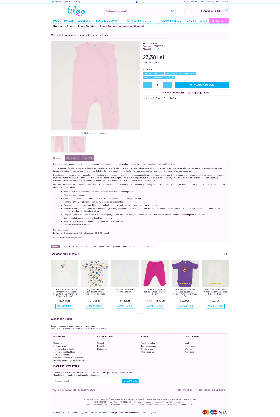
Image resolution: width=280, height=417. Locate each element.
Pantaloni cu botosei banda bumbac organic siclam (155, 291)
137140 (105, 412)
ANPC (112, 412)
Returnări (101, 346)
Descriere (58, 158)
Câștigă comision (148, 346)
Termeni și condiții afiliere (64, 352)
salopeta (66, 247)
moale (135, 247)
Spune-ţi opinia (170, 98)
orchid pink (145, 247)
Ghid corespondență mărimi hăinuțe (68, 358)
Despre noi (57, 343)
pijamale (84, 247)
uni (154, 247)
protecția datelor (187, 404)
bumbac (126, 247)
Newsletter (189, 352)
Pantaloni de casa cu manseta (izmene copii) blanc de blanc (215, 291)
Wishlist (188, 349)
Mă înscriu (131, 381)
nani (108, 247)
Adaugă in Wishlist (174, 93)
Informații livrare (60, 346)
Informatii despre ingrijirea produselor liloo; (190, 215)
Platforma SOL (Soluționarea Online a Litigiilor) (136, 412)
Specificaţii (72, 158)
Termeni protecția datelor (63, 349)
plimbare (116, 247)
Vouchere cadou (148, 343)
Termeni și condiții (61, 355)
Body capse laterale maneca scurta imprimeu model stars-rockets (95, 291)
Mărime (149, 69)
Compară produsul (200, 93)
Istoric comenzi (191, 346)
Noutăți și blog (147, 349)
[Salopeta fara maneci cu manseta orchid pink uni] (95, 85)
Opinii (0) (87, 158)
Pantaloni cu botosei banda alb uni (125, 290)
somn (93, 247)
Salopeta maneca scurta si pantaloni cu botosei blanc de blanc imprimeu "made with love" (65, 292)
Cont (187, 343)
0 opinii (159, 98)
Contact (100, 343)
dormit (101, 247)
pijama (75, 247)
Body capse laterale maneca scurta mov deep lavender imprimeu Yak (185, 292)
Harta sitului (102, 349)
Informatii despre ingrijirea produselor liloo (70, 361)
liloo (155, 43)
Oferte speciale (147, 352)
